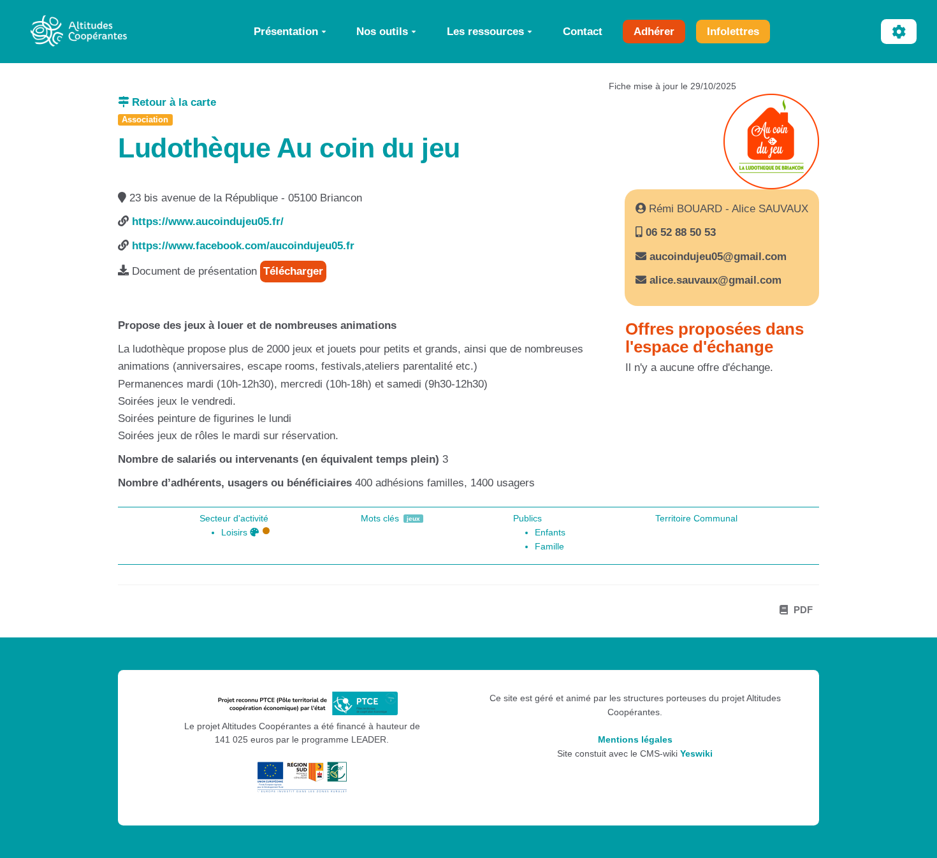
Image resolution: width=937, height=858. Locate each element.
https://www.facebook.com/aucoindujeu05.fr (243, 246)
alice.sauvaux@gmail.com (715, 280)
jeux (413, 518)
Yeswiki (696, 754)
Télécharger (293, 271)
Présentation (286, 31)
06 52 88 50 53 (679, 232)
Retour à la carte (172, 102)
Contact (582, 31)
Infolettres (733, 31)
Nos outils (382, 31)
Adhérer (654, 31)
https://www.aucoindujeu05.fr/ (208, 221)
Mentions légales (635, 740)
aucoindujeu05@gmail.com (718, 257)
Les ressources (485, 31)
